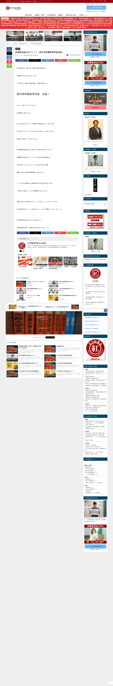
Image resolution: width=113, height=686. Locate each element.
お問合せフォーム (83, 15)
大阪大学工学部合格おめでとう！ (93, 324)
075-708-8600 (97, 7)
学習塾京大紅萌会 (90, 203)
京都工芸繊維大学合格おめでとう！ (93, 317)
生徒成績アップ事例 (39, 15)
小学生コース (94, 1)
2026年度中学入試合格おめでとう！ (93, 332)
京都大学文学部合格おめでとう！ (93, 321)
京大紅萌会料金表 (51, 15)
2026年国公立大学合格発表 (91, 328)
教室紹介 (95, 144)
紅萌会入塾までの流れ (71, 15)
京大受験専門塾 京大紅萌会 (74, 55)
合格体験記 (95, 107)
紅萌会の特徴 (28, 15)
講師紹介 (60, 15)
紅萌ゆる (18, 48)
